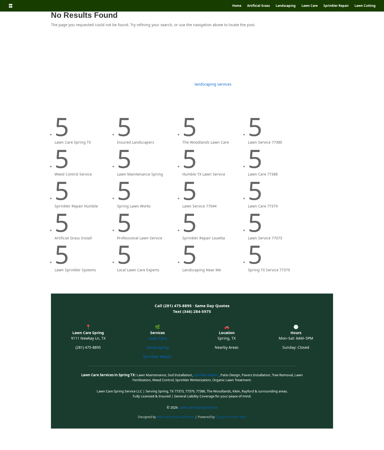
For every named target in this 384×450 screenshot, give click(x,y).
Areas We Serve (241, 57)
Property (302, 57)
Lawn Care (309, 6)
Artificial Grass (258, 6)
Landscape (92, 57)
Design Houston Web (231, 417)
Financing (274, 57)
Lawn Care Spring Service (197, 407)
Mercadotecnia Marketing (176, 417)
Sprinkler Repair (336, 6)
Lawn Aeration (208, 57)
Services (115, 57)
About (321, 57)
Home (236, 6)
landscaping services (213, 84)
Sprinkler (175, 57)
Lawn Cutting (365, 6)
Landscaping (286, 6)
